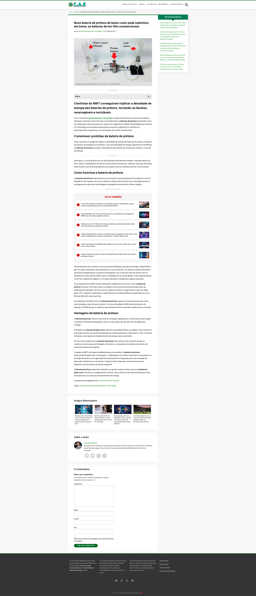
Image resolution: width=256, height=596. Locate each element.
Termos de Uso (165, 567)
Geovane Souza (86, 31)
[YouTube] (93, 456)
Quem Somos (164, 561)
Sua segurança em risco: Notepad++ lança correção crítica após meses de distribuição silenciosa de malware (122, 419)
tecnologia (112, 386)
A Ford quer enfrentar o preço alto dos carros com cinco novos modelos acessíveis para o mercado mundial (172, 67)
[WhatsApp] (127, 580)
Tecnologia (76, 12)
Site (75, 527)
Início (71, 12)
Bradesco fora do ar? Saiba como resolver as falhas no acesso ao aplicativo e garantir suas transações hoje (83, 419)
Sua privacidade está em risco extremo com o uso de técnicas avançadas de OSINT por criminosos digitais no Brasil (172, 57)
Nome (76, 510)
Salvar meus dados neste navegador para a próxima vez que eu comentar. (94, 540)
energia (98, 386)
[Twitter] (104, 456)
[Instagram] (99, 456)
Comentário (78, 484)
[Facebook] (87, 456)
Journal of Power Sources (109, 381)
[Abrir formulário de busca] (186, 4)
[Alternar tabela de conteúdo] (147, 96)
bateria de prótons (86, 386)
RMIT (104, 386)
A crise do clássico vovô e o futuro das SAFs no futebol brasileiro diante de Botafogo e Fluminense (142, 419)
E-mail (76, 519)
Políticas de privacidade (167, 571)
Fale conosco (164, 564)
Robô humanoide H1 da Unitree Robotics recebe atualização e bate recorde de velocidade (103, 419)
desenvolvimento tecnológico (100, 118)
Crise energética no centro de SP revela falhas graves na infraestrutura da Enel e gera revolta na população (172, 25)
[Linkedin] (132, 580)
